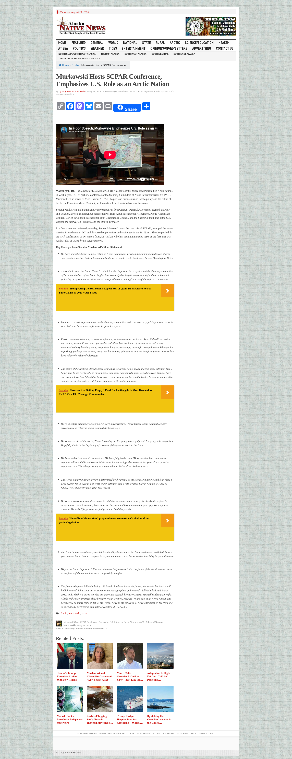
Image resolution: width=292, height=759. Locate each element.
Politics (79, 48)
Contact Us (225, 48)
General (97, 43)
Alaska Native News (72, 752)
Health (223, 43)
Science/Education (199, 43)
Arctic (175, 43)
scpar (84, 613)
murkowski (74, 613)
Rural (160, 43)
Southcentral (160, 54)
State (146, 43)
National (130, 43)
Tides (113, 48)
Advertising (201, 48)
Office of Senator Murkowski (72, 91)
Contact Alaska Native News (172, 733)
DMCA (193, 733)
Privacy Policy (207, 733)
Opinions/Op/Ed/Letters (168, 48)
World (113, 43)
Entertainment (133, 48)
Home (65, 65)
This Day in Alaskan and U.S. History (79, 59)
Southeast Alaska (184, 54)
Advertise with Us (86, 733)
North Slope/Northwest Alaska (77, 54)
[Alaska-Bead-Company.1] (211, 25)
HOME (62, 43)
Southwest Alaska (136, 54)
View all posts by (65, 628)
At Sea (63, 48)
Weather (97, 48)
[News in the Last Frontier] (82, 26)
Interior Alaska (110, 54)
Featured (78, 43)
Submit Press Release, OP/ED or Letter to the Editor (127, 733)
